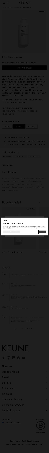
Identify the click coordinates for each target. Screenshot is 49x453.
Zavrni (17, 231)
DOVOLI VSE (42, 231)
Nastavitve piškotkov (9, 231)
